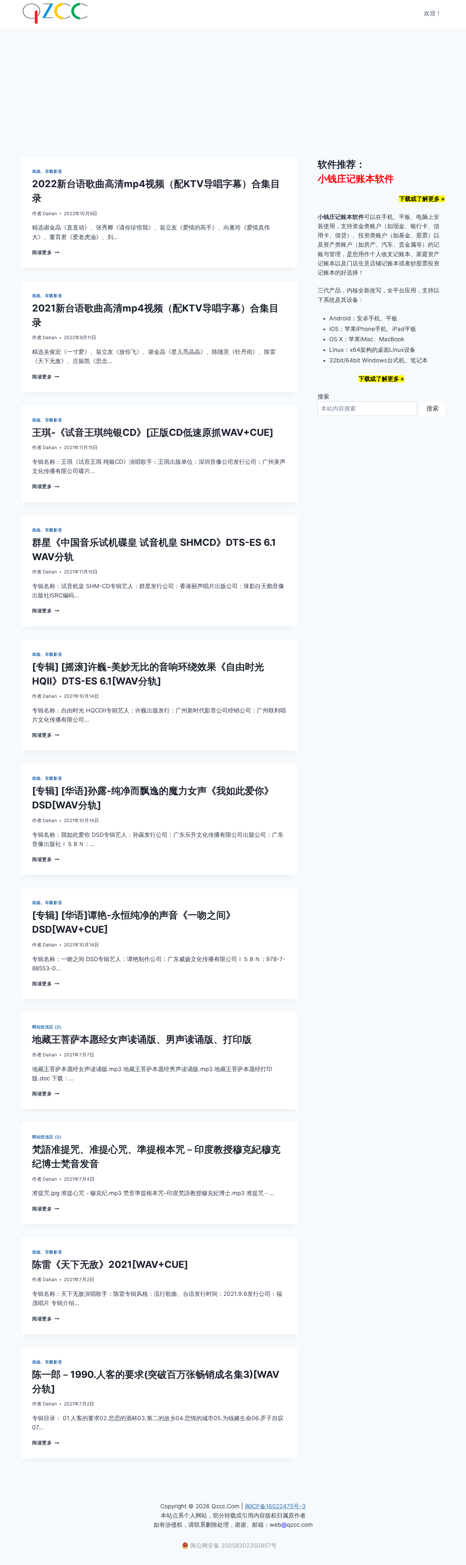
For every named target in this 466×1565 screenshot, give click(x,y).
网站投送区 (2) (46, 1026)
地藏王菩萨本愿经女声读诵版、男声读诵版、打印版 (142, 1039)
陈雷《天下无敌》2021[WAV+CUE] (110, 1264)
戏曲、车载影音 (47, 171)
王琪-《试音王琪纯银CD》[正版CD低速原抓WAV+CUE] (152, 432)
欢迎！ (432, 13)
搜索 (323, 396)
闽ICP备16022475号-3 (275, 1506)
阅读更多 (45, 252)
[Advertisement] (233, 78)
